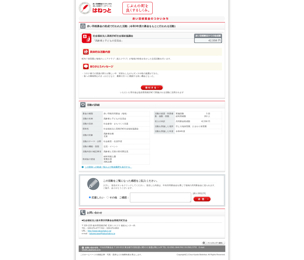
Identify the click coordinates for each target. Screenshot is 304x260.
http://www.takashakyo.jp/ (99, 231)
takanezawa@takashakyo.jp (102, 233)
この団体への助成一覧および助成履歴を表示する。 (108, 167)
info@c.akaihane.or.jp (91, 250)
